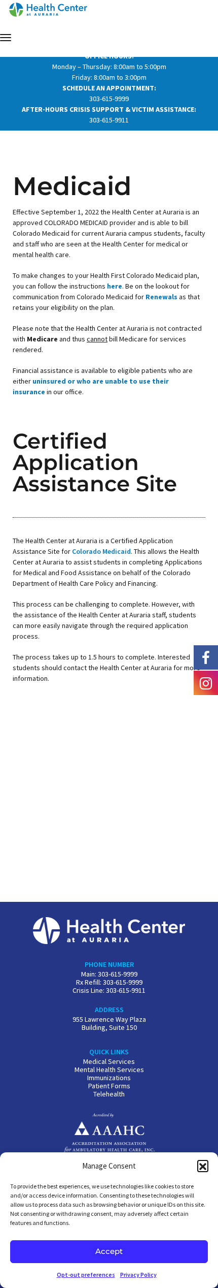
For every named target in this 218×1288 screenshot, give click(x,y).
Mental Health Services (109, 1069)
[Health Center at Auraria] (48, 9)
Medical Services (109, 1061)
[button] (203, 1165)
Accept (109, 1251)
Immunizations (109, 1077)
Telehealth (109, 1093)
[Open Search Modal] (22, 38)
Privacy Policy (138, 1274)
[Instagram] (206, 682)
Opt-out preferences (86, 1274)
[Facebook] (206, 657)
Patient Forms (109, 1085)
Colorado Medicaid (101, 551)
